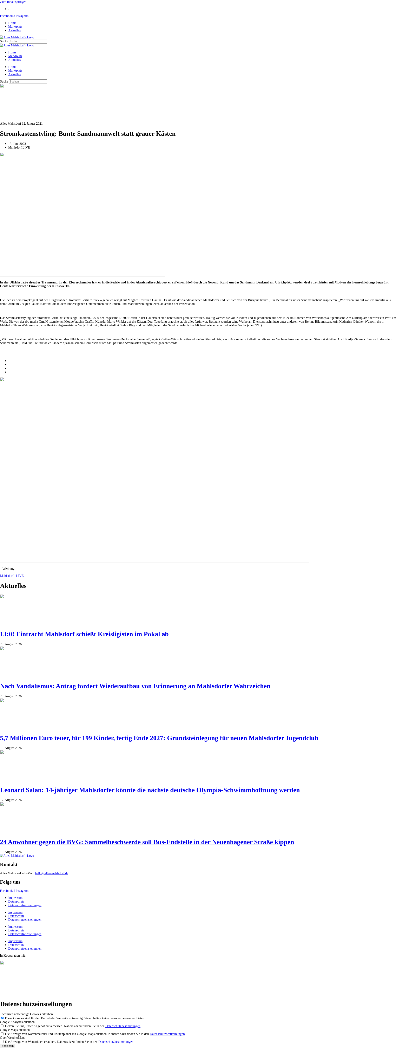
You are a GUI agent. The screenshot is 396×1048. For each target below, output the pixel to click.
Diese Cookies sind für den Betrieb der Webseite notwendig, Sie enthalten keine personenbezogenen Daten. (75, 1018)
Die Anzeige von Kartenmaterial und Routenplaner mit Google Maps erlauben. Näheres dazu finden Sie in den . (95, 1034)
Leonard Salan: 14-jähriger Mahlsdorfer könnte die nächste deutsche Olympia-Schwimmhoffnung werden (150, 790)
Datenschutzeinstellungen (24, 905)
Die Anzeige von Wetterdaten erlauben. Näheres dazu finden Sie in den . (69, 1041)
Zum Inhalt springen (13, 2)
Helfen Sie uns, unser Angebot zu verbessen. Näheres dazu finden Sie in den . (73, 1026)
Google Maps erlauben (15, 1029)
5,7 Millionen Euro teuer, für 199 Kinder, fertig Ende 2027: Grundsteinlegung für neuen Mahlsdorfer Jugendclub (159, 738)
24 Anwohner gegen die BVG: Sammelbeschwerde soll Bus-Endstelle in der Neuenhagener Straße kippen (147, 842)
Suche (4, 41)
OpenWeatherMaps (12, 1037)
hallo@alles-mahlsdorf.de (51, 873)
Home (12, 23)
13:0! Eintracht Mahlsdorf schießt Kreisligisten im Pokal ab (84, 634)
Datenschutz (16, 901)
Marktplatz (15, 26)
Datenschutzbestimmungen (122, 1026)
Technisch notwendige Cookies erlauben (26, 1014)
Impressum (15, 897)
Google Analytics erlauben (17, 1022)
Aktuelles (14, 30)
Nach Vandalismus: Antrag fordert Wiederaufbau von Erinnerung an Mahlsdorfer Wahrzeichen (135, 686)
